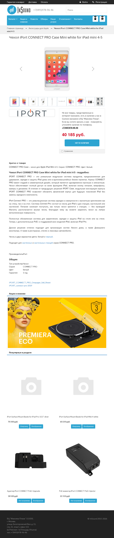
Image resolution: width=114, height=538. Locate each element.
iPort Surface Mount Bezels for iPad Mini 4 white (78, 417)
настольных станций (43, 242)
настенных (27, 242)
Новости (34, 19)
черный (49, 236)
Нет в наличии (24, 501)
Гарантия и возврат (15, 2)
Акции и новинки (24, 20)
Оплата (44, 2)
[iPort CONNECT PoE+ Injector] (83, 459)
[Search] (104, 10)
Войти (85, 2)
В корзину (24, 426)
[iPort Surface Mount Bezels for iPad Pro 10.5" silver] (31, 385)
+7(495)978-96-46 (43, 9)
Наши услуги (53, 20)
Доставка (33, 2)
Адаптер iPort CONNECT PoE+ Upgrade (23, 491)
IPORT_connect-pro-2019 (20, 285)
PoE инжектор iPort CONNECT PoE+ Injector (77, 491)
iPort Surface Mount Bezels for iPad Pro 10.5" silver (28, 417)
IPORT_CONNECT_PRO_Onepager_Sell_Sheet (30, 282)
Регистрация (101, 2)
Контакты (78, 19)
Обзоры (44, 19)
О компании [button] (64, 19)
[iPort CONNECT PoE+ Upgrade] (31, 459)
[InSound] (19, 10)
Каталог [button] (12, 19)
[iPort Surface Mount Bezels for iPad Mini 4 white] (83, 385)
